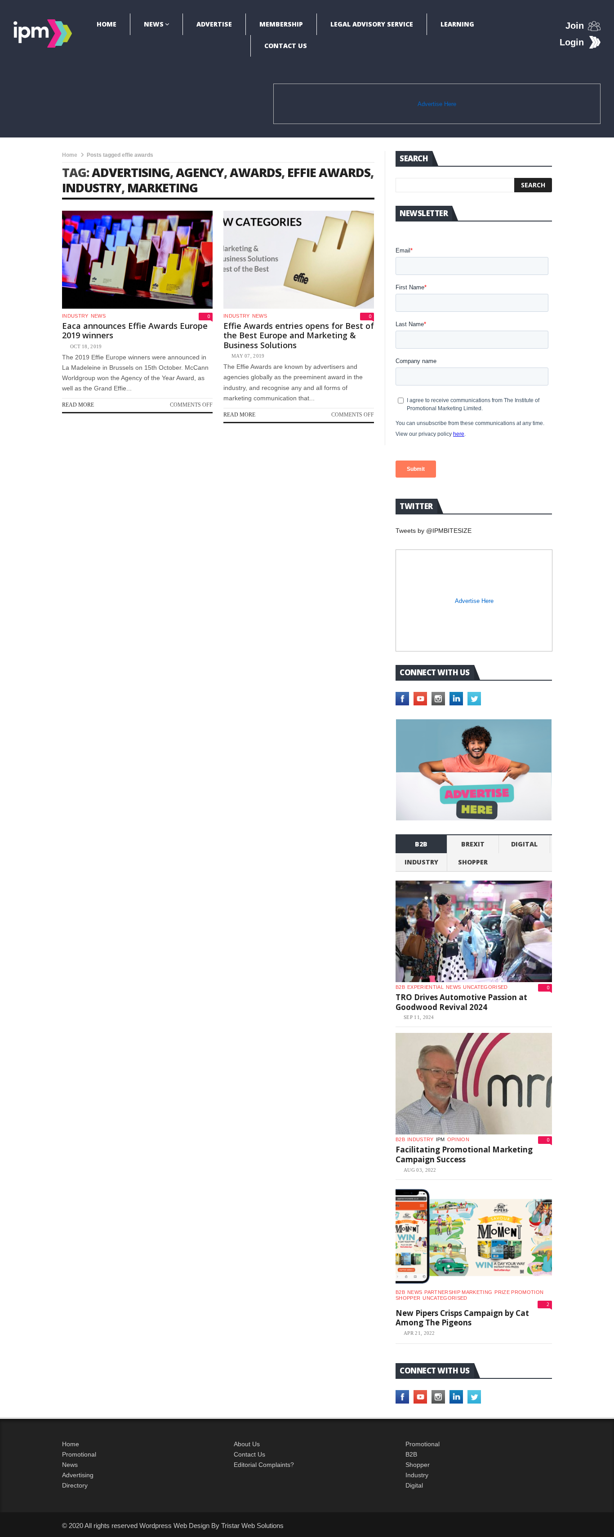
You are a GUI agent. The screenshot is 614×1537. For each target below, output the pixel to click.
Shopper (417, 1464)
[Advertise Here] (474, 770)
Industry (416, 1475)
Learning (457, 24)
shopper (473, 862)
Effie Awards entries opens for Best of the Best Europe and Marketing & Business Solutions (298, 335)
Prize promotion (518, 1292)
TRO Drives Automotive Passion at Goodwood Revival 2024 (461, 1002)
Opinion (458, 1139)
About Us (247, 1444)
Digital (524, 844)
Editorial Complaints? (264, 1464)
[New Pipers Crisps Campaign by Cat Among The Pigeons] (474, 1236)
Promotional (79, 1454)
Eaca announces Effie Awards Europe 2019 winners (135, 330)
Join (574, 26)
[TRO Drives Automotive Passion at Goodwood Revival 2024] (474, 931)
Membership (281, 24)
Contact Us (285, 45)
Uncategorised (485, 987)
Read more (78, 405)
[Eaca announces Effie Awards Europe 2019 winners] (137, 260)
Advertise (214, 24)
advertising (131, 172)
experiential (425, 987)
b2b (421, 844)
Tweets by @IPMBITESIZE (434, 530)
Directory (75, 1485)
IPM (440, 1139)
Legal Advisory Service (371, 24)
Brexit (473, 844)
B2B (411, 1454)
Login (572, 42)
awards (255, 172)
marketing (162, 187)
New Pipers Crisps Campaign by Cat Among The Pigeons (462, 1318)
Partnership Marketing (458, 1292)
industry (91, 187)
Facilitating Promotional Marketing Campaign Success (464, 1154)
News (154, 24)
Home (106, 24)
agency (200, 172)
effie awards (328, 172)
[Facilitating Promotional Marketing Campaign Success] (474, 1083)
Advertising (77, 1475)
